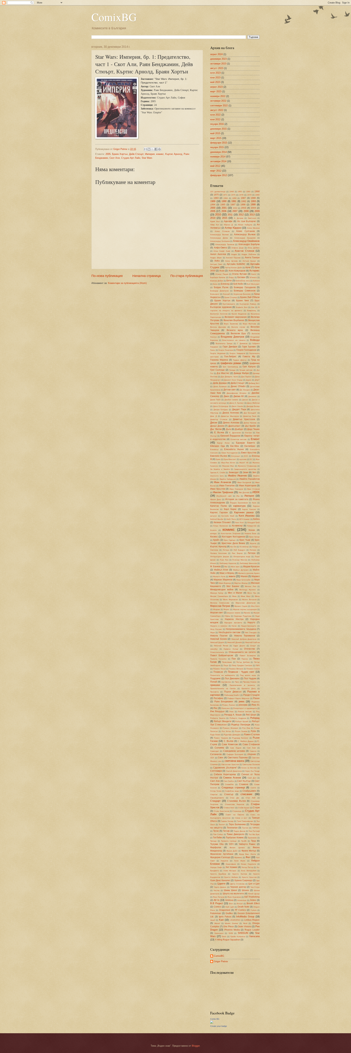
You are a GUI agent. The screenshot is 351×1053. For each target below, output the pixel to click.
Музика (247, 613)
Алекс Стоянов (222, 231)
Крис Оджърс (230, 540)
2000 (212, 207)
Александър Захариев (244, 238)
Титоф (226, 831)
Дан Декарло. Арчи (229, 377)
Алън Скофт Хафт (222, 251)
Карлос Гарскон (219, 512)
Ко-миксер (237, 526)
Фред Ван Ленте (247, 854)
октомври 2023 (218, 63)
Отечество (249, 649)
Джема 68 (238, 396)
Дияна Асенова (231, 423)
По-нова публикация (107, 276)
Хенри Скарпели (248, 864)
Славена (243, 784)
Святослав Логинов (251, 764)
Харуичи (224, 861)
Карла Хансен (249, 509)
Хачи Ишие (239, 861)
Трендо (213, 841)
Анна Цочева (231, 261)
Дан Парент (246, 377)
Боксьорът (214, 294)
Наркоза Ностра (234, 619)
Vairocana (254, 936)
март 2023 (215, 91)
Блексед (225, 284)
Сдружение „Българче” (225, 768)
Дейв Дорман (220, 383)
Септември (216, 771)
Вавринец (251, 311)
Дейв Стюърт (136, 154)
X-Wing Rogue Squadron (227, 940)
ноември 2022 (217, 96)
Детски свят (230, 390)
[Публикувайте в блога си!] (149, 149)
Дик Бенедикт (250, 413)
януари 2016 (217, 124)
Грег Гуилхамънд (230, 367)
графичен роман (230, 363)
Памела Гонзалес (218, 659)
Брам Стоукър (230, 297)
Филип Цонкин (237, 848)
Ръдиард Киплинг (240, 738)
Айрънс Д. (228, 225)
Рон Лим (246, 728)
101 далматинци (217, 192)
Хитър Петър (247, 867)
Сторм (256, 807)
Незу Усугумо (216, 629)
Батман (241, 277)
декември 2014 (218, 152)
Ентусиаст (235, 456)
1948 (231, 192)
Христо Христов (249, 877)
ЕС (251, 459)
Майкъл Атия (221, 570)
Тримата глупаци (229, 841)
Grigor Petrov (221, 961)
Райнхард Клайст (232, 695)
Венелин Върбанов (234, 320)
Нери (212, 632)
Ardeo (253, 900)
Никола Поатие (219, 636)
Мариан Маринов (223, 580)
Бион (215, 284)
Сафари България (235, 754)
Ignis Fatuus (225, 917)
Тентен (222, 824)
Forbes (253, 910)
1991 (233, 201)
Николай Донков (234, 642)
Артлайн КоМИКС (236, 264)
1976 (241, 195)
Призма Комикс (250, 682)
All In (216, 900)
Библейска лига (243, 281)
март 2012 (215, 170)
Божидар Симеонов (244, 291)
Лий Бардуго (239, 550)
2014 (212, 218)
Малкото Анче (219, 576)
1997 (232, 205)
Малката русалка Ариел (249, 573)
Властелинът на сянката (233, 340)
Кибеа (256, 519)
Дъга (228, 429)
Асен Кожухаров (237, 271)
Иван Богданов (244, 482)
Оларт (253, 646)
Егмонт (255, 439)
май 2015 (215, 133)
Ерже (218, 459)
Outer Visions (244, 926)
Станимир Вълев (236, 801)
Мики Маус (246, 596)
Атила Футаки (239, 274)
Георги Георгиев (225, 350)
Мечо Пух (251, 593)
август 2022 (216, 110)
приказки (215, 685)
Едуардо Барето (245, 443)
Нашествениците (248, 626)
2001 (224, 207)
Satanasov (219, 933)
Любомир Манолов (248, 563)
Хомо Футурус (229, 871)
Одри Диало (239, 646)
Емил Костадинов (229, 453)
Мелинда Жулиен (247, 590)
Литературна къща (241, 557)
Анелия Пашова (233, 258)
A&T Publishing (252, 897)
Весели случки (238, 327)
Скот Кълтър (244, 781)
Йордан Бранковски (239, 503)
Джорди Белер (253, 406)
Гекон (212, 350)
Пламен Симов (253, 669)
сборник (251, 754)
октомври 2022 (218, 100)
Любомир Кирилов (227, 563)
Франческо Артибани (221, 854)
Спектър (228, 794)
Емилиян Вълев (218, 456)
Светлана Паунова (238, 757)
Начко (234, 626)
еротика (243, 459)
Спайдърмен (249, 791)
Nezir (245, 923)
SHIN (231, 933)
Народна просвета (233, 623)
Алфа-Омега (220, 248)
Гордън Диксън (239, 360)
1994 (212, 205)
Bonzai (240, 904)
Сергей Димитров (234, 771)
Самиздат (214, 751)
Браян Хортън (120, 154)
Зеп (254, 472)
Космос (214, 537)
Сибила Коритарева (225, 774)
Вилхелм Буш (238, 333)
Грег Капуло (249, 367)
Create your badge (218, 1026)
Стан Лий (251, 798)
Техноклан (232, 828)
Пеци (226, 665)
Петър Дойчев (243, 662)
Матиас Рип (250, 586)
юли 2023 (215, 72)
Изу (237, 496)
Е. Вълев (219, 432)
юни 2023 (215, 77)
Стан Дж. (234, 798)
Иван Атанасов (222, 482)
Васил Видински (239, 314)
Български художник (221, 307)
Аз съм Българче (246, 221)
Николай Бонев (218, 639)
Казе (254, 503)
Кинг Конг (239, 522)
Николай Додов (217, 642)
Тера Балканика (237, 824)
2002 (235, 208)
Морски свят (216, 613)
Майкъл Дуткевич (241, 570)
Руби (253, 731)
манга (232, 576)
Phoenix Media (232, 930)
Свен (220, 757)
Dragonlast (224, 910)
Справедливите (217, 798)
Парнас (244, 659)
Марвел (256, 576)
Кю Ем (233, 547)
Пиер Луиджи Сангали (242, 665)
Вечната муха (235, 330)
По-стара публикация (186, 276)
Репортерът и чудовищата (245, 708)
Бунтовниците (229, 304)
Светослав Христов (230, 764)
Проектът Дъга (248, 688)
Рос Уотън (226, 731)
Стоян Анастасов (221, 811)
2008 (246, 211)
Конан (252, 530)
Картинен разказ (244, 512)
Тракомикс (252, 838)
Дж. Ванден (245, 390)
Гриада (232, 370)
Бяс (252, 307)
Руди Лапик (215, 735)
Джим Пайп (215, 400)
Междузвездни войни (221, 589)
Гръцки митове (246, 370)
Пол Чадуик (250, 678)
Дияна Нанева (250, 423)
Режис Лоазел (228, 705)
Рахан (256, 698)
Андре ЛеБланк (248, 254)
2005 (108, 154)
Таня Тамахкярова (245, 821)
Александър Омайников (246, 241)
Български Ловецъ (248, 304)
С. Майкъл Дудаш (246, 741)
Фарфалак (215, 847)
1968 (257, 191)
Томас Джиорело (235, 834)
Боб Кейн (238, 284)
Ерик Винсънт (230, 459)
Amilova (229, 900)
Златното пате (217, 476)
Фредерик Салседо (220, 857)
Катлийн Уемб (227, 516)
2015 (224, 218)
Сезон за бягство (249, 768)
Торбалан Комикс (235, 837)
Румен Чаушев (221, 738)
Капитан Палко (218, 506)
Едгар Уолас (223, 443)
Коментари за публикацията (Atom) (127, 283)
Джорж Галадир (221, 410)
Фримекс (238, 857)
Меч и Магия (235, 593)
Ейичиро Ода (217, 446)
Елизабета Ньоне (234, 449)
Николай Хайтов (252, 642)
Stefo (224, 936)
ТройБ (244, 841)
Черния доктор (238, 887)
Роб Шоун (251, 715)
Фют (248, 857)
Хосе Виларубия (248, 871)
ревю (241, 701)
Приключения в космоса (242, 685)
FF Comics (240, 910)
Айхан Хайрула (245, 225)
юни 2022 (215, 119)
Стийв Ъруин (244, 808)
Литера (251, 553)
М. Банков (215, 566)
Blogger (196, 1045)
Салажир (219, 748)
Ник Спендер (250, 632)
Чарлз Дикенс (220, 887)
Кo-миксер (244, 547)
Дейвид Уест (254, 383)
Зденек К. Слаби (217, 472)
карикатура (239, 505)
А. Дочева (238, 218)
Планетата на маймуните (222, 675)
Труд (253, 841)
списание (246, 794)
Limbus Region (252, 920)
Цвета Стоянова (237, 884)
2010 (218, 214)
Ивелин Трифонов (223, 492)
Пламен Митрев (236, 669)
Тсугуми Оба (217, 844)
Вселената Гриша (224, 343)
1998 (243, 205)
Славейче (229, 784)
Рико (231, 712)
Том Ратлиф (254, 831)
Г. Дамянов (242, 343)
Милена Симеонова (219, 603)
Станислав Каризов (234, 804)
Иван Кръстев (217, 489)
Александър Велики (219, 235)
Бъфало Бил (242, 307)
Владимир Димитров (232, 336)
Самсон (253, 751)
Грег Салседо (217, 370)
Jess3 (212, 920)
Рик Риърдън (217, 711)
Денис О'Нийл (238, 386)
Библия (256, 281)
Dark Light (229, 907)
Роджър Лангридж (240, 725)
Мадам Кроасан (251, 566)
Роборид (255, 718)
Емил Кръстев (248, 453)
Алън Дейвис (254, 248)
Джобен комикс (231, 400)
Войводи (255, 340)
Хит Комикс (231, 867)
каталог (213, 516)
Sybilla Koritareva (237, 936)
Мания (244, 576)
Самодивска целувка (234, 751)
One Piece (228, 926)
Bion (231, 904)
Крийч (216, 540)
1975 (233, 195)
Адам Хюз (215, 221)
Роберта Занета (217, 718)
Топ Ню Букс (254, 834)
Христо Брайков (218, 874)
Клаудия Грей (254, 522)
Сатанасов (216, 754)
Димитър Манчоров (230, 416)
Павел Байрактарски (221, 655)
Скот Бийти (229, 781)
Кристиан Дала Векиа (233, 543)
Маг (226, 567)
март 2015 (215, 138)
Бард (231, 277)
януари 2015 (217, 147)
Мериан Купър (216, 593)
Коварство (251, 526)
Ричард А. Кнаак (232, 715)
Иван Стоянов (253, 489)
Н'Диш (227, 616)
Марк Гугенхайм (243, 580)
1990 (224, 201)
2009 (257, 211)
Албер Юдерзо (233, 227)
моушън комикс (233, 613)
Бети (229, 280)
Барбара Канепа (217, 277)
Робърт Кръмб (241, 721)
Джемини (252, 396)
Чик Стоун (255, 887)
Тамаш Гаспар (227, 821)
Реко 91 (256, 705)
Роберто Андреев (238, 718)
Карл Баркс (230, 509)
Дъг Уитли (216, 429)
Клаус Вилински (220, 526)
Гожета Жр (249, 356)
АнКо (217, 261)
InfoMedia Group (245, 916)
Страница (237, 811)
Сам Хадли (235, 748)
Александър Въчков (244, 234)
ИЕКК (256, 492)
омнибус (214, 649)
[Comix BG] (211, 1022)
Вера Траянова (231, 324)
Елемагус (214, 449)
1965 (248, 192)
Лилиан (253, 550)
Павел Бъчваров (247, 656)
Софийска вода (232, 791)
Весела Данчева (218, 327)
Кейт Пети (231, 519)
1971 (225, 195)
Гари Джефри (230, 347)
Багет (253, 274)
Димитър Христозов (244, 419)
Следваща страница (233, 787)
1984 (225, 198)
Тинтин (245, 828)
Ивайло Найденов (228, 479)
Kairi (221, 919)
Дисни (213, 422)
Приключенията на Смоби (223, 688)
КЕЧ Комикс (244, 519)
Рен (215, 708)
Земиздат (234, 472)
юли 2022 (215, 114)
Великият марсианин (236, 317)
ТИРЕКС (256, 828)
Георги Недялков (217, 353)
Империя (150, 154)
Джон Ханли (237, 406)
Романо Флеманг (230, 728)
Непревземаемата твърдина (241, 629)
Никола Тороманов (244, 636)
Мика (234, 596)
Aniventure (241, 900)
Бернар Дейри (216, 281)
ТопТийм (217, 837)
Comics (217, 907)
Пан (234, 659)
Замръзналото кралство (245, 469)
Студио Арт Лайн (130, 157)
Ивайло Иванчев (237, 475)
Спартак (213, 794)
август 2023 (216, 68)
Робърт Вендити (222, 721)
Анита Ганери (252, 257)
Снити (253, 788)
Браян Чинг (242, 300)
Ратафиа (218, 698)
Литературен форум (219, 557)
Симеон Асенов (232, 777)
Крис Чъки (244, 540)
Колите (213, 530)
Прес (237, 682)
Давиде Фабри (241, 373)
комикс (160, 154)
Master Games (231, 923)
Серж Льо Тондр (252, 771)
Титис (216, 831)
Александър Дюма (219, 238)
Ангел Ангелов (218, 254)
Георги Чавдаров (237, 353)
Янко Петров (218, 897)
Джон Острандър (221, 406)
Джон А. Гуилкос (236, 403)
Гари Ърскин (249, 347)
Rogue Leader (252, 930)
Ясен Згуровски (234, 897)
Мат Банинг (233, 586)
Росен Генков (241, 731)
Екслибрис (249, 446)
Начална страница (146, 276)
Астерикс (254, 270)
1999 (253, 204)
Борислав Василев (242, 294)
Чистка (217, 890)
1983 (216, 198)
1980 (257, 195)
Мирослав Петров (220, 606)
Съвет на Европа (235, 815)
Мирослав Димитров (245, 603)
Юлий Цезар (254, 894)
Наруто (251, 622)
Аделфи (228, 221)
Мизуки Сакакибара (219, 596)
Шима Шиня (230, 890)
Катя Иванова (246, 515)
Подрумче (215, 678)
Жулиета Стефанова (247, 466)
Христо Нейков (231, 877)
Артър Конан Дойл (233, 267)
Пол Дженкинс (232, 678)
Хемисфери (231, 864)
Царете (221, 883)
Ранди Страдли (251, 695)
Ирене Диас (215, 499)
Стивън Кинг (229, 808)
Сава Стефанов (251, 744)
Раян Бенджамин (223, 701)
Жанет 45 (243, 463)
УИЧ (231, 844)
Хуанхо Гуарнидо (243, 880)
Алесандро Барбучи (249, 244)
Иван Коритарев (247, 485)
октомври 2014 (218, 161)
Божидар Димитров (219, 291)
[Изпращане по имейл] (145, 149)
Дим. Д (213, 416)
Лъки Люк (224, 560)
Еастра (248, 433)
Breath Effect (253, 903)
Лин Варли (237, 553)
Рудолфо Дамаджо (232, 735)
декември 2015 (218, 128)
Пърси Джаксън (232, 692)
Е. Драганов (235, 433)
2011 (230, 214)
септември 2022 (219, 105)
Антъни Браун (249, 261)
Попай (213, 682)
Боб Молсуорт (253, 284)
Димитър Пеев (249, 416)
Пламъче (218, 672)
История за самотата (236, 499)
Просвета (214, 692)
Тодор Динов (239, 831)
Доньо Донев (217, 426)
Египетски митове (239, 439)
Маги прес (235, 567)
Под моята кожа (248, 675)
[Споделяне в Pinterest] (159, 149)
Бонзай (226, 294)
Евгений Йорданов (230, 436)
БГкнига (253, 277)
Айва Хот (214, 225)
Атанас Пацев (221, 274)
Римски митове (245, 712)
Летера (226, 550)
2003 (243, 208)
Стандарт (215, 800)
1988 (253, 198)
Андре (234, 254)
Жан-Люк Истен (228, 463)
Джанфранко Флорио (236, 393)
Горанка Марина (219, 360)
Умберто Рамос (247, 844)
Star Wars (147, 157)
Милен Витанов (249, 600)
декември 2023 (218, 58)
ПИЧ (258, 665)
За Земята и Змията (220, 469)
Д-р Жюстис (223, 373)
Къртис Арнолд (173, 154)
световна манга (234, 760)
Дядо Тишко (253, 429)
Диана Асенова (230, 413)
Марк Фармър (225, 583)
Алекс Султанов (245, 231)
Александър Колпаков (220, 241)
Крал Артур (254, 537)
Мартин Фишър (241, 583)
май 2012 (215, 166)
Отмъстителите (217, 652)
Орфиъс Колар (231, 649)
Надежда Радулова (242, 616)
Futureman (215, 913)
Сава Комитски (230, 744)
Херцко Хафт (216, 867)
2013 (252, 214)
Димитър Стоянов (218, 419)
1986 (234, 198)
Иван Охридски (236, 489)
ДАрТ (257, 380)
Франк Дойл (232, 851)
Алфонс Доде (237, 248)
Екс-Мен (234, 446)
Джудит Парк (239, 409)
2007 (234, 211)
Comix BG (214, 1019)
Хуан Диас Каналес (220, 880)
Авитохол (252, 218)
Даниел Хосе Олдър (233, 380)
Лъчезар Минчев (239, 560)
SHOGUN (243, 933)
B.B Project (216, 903)
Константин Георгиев (230, 533)
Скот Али (115, 157)
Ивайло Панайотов (249, 479)
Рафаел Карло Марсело (238, 698)
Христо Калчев (239, 874)
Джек (226, 396)
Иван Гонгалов (227, 485)
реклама (243, 705)
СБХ (212, 758)
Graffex (229, 913)
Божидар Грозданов (245, 287)
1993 (253, 201)
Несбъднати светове (230, 632)
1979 (249, 195)
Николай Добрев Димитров (243, 639)
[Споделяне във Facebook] (156, 149)
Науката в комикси (218, 626)
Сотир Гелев (215, 791)
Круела (253, 543)
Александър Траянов (224, 244)
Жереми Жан (228, 466)
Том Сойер (218, 834)
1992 (243, 201)
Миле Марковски (230, 600)
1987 (243, 198)
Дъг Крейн (250, 426)
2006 (224, 211)
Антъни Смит (216, 264)
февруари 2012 (218, 175)
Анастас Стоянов (244, 250)
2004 (253, 208)
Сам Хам (251, 748)
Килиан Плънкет (222, 522)
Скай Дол (252, 778)
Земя (245, 472)
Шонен (245, 890)
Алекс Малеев (253, 228)
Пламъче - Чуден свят (241, 671)
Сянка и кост (241, 818)
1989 (212, 201)
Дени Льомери (220, 386)
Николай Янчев (221, 646)
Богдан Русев (221, 287)
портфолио (226, 682)
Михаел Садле (240, 606)
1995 (222, 205)
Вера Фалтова (249, 324)
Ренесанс (225, 708)
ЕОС (246, 456)
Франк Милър (248, 851)
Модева (216, 609)
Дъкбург (239, 429)
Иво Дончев (244, 492)
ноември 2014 (217, 156)
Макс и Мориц (227, 573)
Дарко (248, 380)
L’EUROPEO (235, 920)
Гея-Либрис (230, 356)
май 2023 (215, 82)
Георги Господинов (246, 350)
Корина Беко (250, 533)
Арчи (247, 267)
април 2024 (216, 54)
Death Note (243, 907)
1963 (240, 192)
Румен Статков (252, 734)
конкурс (213, 533)
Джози (245, 400)
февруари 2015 (218, 142)
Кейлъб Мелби (216, 519)
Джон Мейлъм (253, 403)
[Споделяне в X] (152, 149)
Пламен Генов (219, 669)
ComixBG (114, 17)
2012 (241, 214)
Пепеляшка (227, 662)
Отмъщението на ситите (242, 652)
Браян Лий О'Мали (250, 297)
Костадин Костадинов (233, 537)
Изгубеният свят (223, 496)
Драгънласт (234, 426)
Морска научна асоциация (245, 609)
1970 (216, 195)
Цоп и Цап (254, 884)
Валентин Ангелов (218, 314)
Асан (221, 271)
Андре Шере (216, 258)
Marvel (217, 923)
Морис (226, 609)
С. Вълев (228, 741)
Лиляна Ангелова (218, 553)
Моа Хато (255, 606)
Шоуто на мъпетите (233, 893)
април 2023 (216, 86)
